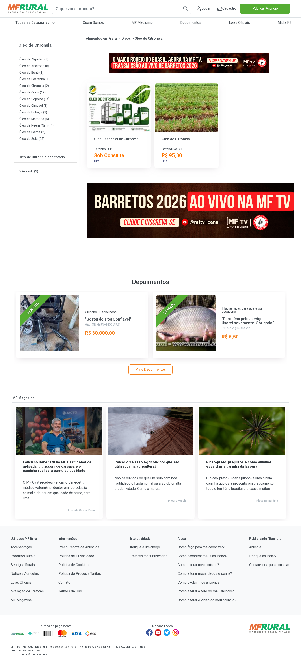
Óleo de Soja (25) (31, 139)
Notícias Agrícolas (25, 573)
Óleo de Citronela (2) (34, 86)
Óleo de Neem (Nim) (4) (36, 125)
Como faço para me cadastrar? (201, 547)
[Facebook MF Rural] (149, 632)
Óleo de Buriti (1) (31, 73)
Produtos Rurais (23, 556)
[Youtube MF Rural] (158, 632)
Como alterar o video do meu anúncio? (207, 600)
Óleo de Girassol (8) (33, 106)
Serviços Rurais (23, 565)
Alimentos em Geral (102, 38)
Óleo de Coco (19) (32, 92)
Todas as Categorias (32, 23)
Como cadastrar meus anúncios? (203, 556)
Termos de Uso (70, 591)
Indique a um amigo (145, 547)
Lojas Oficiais (239, 23)
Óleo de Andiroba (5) (34, 66)
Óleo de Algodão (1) (33, 59)
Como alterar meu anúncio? (198, 565)
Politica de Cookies (73, 565)
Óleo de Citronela (35, 45)
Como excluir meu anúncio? (198, 582)
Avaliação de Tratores (27, 591)
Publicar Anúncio (265, 8)
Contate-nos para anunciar (269, 565)
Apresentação (21, 547)
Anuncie (255, 547)
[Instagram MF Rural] (175, 632)
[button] (185, 8)
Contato (64, 582)
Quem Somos (93, 23)
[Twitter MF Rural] (166, 632)
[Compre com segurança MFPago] (17, 633)
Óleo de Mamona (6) (34, 119)
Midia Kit (284, 23)
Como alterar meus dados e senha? (205, 573)
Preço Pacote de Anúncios (78, 547)
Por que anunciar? (263, 556)
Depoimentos (190, 23)
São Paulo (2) (28, 171)
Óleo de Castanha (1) (34, 79)
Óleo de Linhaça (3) (33, 112)
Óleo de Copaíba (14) (34, 99)
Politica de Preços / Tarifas (79, 573)
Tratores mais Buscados (148, 556)
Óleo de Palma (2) (32, 132)
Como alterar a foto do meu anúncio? (206, 591)
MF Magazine (142, 23)
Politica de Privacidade (76, 556)
